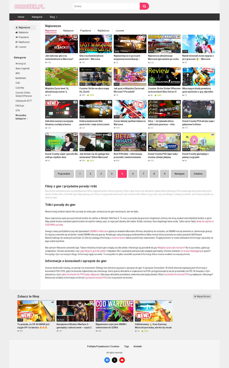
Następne (179, 174)
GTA (18, 110)
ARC (18, 73)
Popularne (23, 37)
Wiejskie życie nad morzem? (171, 247)
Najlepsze (23, 32)
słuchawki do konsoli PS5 (176, 274)
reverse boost (118, 238)
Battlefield (21, 78)
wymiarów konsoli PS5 (96, 277)
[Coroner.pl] (29, 6)
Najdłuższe (24, 42)
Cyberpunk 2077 (24, 101)
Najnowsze (24, 27)
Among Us (21, 63)
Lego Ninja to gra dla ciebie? (93, 251)
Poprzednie (64, 174)
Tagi (126, 346)
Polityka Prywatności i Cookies (103, 346)
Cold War (20, 88)
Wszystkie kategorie (21, 117)
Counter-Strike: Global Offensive (24, 94)
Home (21, 16)
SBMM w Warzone (99, 231)
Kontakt (138, 346)
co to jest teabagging (191, 251)
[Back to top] (218, 358)
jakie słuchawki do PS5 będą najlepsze (80, 274)
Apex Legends (23, 68)
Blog (52, 16)
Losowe (22, 47)
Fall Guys (20, 105)
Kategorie (37, 16)
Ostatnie (198, 174)
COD (18, 83)
